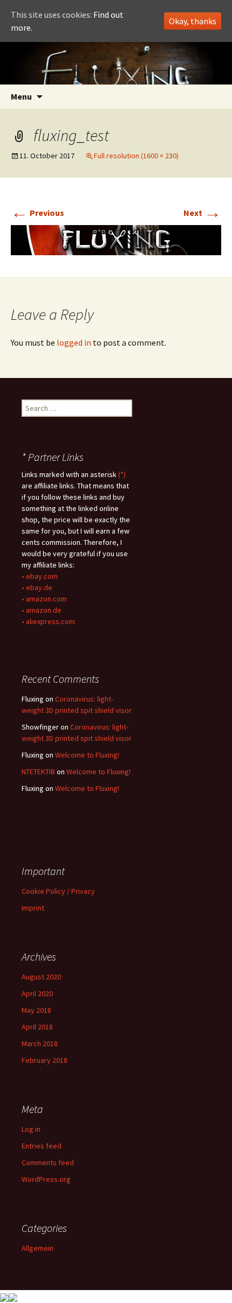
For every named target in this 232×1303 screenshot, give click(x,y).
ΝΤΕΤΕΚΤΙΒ (38, 771)
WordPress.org (46, 1179)
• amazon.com (44, 599)
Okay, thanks (192, 21)
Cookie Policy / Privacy (58, 891)
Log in (31, 1129)
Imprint (33, 908)
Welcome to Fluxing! (87, 755)
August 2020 (41, 977)
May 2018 (36, 1010)
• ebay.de (37, 587)
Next (202, 212)
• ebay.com (40, 576)
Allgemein (37, 1248)
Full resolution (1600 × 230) (136, 155)
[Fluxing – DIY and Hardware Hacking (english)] (116, 63)
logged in (74, 342)
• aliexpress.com (48, 621)
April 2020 (37, 993)
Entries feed (42, 1146)
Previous (37, 212)
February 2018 (44, 1060)
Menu (21, 96)
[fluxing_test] (116, 239)
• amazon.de (42, 610)
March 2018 (40, 1043)
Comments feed (48, 1162)
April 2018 (37, 1027)
